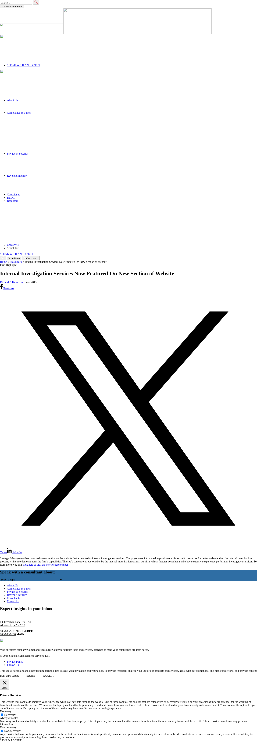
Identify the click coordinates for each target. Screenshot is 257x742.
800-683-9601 (8, 631)
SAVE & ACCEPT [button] (11, 740)
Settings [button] (30, 675)
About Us (12, 585)
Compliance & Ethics (19, 588)
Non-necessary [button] (8, 727)
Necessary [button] (5, 711)
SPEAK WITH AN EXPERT (23, 65)
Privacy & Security (17, 591)
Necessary (10, 714)
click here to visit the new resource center (45, 564)
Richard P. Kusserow (11, 282)
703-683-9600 (8, 634)
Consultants (13, 598)
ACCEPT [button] (48, 675)
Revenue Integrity (17, 594)
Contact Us (13, 601)
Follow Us (13, 664)
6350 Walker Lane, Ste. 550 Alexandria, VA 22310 (15, 623)
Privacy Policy (15, 661)
